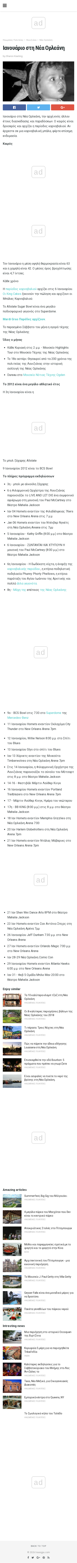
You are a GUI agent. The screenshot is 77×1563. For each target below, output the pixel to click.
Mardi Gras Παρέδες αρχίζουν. (24, 319)
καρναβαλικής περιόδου (23, 569)
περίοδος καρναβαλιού (21, 289)
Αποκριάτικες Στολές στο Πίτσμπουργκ (48, 1228)
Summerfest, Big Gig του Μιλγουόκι (45, 1195)
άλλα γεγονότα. (27, 583)
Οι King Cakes (12, 294)
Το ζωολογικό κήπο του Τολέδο (43, 1413)
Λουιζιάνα (31, 40)
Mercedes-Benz (18, 718)
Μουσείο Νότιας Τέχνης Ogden (44, 375)
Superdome (53, 713)
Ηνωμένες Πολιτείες (13, 40)
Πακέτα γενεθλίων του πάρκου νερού (46, 1309)
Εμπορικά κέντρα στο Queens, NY (44, 1397)
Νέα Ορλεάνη (46, 40)
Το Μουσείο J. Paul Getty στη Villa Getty (47, 1276)
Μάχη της (19, 590)
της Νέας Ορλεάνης (53, 590)
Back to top (38, 1546)
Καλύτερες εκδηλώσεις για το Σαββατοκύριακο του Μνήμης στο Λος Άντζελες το (47, 1368)
